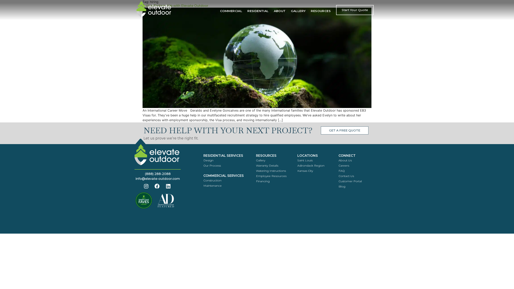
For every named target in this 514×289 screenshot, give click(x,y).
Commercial (231, 11)
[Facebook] (157, 186)
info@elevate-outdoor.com (158, 179)
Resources (321, 11)
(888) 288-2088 (158, 174)
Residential (257, 11)
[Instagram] (146, 186)
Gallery (298, 11)
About (280, 11)
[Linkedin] (168, 186)
